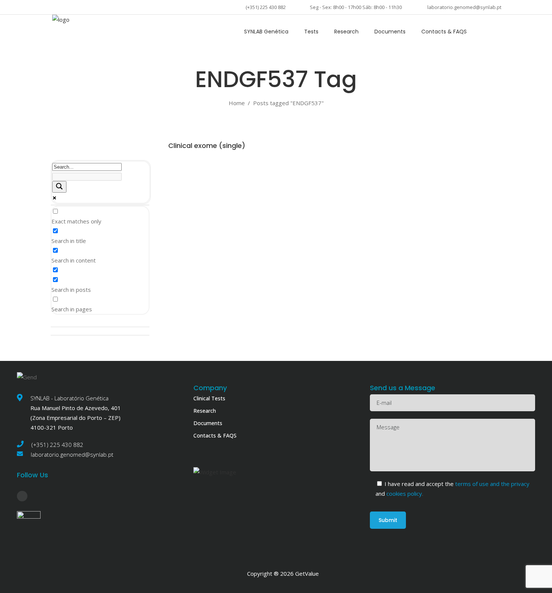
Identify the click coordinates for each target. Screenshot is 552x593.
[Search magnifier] (59, 187)
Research (204, 410)
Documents (207, 423)
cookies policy (403, 493)
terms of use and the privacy (492, 483)
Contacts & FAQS (215, 435)
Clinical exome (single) (206, 145)
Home (237, 103)
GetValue (307, 573)
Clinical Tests (209, 398)
